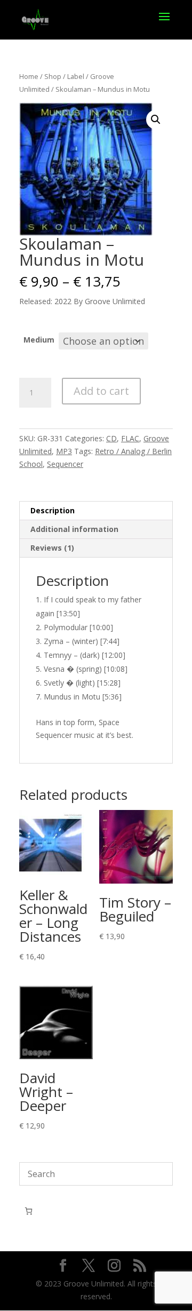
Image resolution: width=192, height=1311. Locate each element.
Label (75, 76)
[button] (155, 119)
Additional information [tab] (74, 529)
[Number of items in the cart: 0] (28, 1211)
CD (111, 438)
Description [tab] (52, 510)
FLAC (130, 438)
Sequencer (65, 464)
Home (28, 76)
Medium (38, 340)
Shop (52, 76)
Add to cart (101, 391)
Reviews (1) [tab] (52, 548)
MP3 (64, 451)
